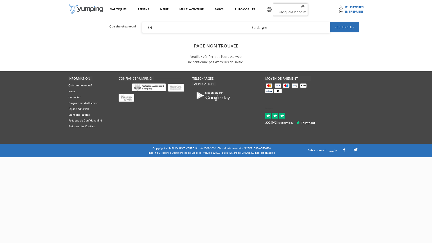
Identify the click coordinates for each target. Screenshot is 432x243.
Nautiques (118, 9)
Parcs (219, 9)
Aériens (143, 9)
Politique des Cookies (81, 126)
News (71, 91)
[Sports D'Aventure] (86, 9)
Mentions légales (79, 115)
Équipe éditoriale (79, 109)
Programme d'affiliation (83, 103)
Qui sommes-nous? (80, 85)
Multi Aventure (190, 9)
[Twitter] (355, 151)
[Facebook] (344, 151)
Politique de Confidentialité (85, 120)
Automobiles (244, 9)
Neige (164, 9)
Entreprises (353, 11)
